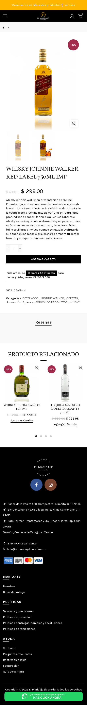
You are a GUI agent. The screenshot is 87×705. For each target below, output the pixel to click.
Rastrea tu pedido (14, 660)
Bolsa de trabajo (14, 592)
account (72, 16)
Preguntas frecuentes (17, 654)
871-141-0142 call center (22, 543)
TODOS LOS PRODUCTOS (51, 302)
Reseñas (43, 322)
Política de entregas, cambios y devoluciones (32, 623)
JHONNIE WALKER (52, 298)
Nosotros (9, 586)
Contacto (9, 648)
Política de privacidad (17, 617)
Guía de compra (13, 671)
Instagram (51, 485)
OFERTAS (72, 298)
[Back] (6, 27)
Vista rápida (36, 367)
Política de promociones (19, 629)
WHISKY (75, 302)
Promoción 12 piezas (19, 302)
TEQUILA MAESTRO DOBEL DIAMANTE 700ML (65, 409)
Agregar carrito (43, 259)
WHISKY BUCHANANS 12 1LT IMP (22, 407)
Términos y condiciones (18, 611)
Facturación (11, 665)
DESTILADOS (30, 298)
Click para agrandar (74, 123)
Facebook (36, 485)
